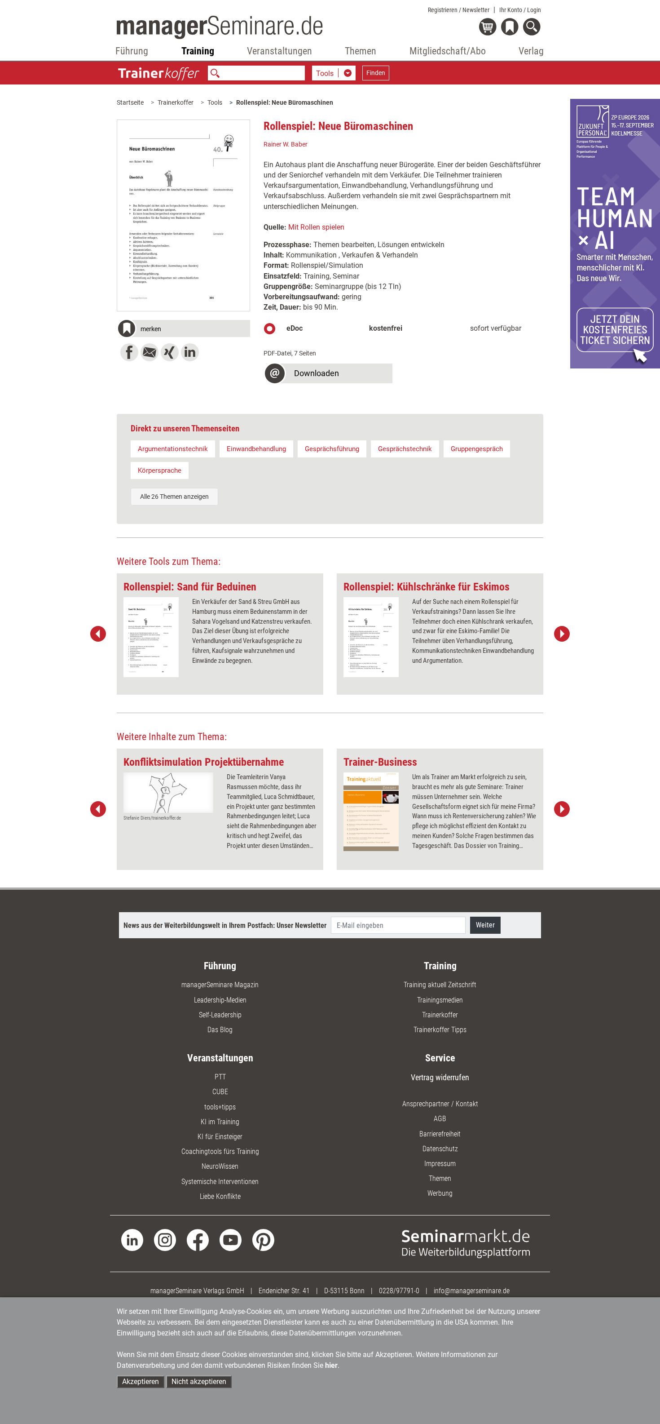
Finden (375, 72)
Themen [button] (360, 51)
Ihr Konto (520, 9)
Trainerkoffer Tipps (440, 1029)
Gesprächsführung (332, 449)
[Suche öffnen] (533, 27)
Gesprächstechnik (405, 449)
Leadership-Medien (220, 1000)
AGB (440, 1118)
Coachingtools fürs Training (220, 1151)
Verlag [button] (531, 51)
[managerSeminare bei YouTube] (230, 1239)
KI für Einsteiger (220, 1136)
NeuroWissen (220, 1166)
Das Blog (220, 1029)
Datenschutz (440, 1149)
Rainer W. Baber (286, 144)
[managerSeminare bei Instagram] (165, 1239)
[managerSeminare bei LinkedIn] (132, 1239)
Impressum (440, 1163)
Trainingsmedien (440, 1000)
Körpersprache (159, 470)
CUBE (220, 1091)
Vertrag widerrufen (440, 1077)
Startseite (130, 102)
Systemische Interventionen (220, 1181)
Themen (440, 1178)
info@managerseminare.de (472, 1290)
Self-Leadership (220, 1015)
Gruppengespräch (477, 449)
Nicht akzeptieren (199, 1381)
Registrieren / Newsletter (458, 9)
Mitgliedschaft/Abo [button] (447, 51)
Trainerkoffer (176, 102)
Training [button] (197, 51)
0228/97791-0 (399, 1290)
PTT (220, 1077)
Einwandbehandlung (256, 449)
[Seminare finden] (465, 1243)
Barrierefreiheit (440, 1134)
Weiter (485, 925)
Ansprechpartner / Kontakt (440, 1104)
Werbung (440, 1193)
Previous (98, 634)
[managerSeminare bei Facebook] (197, 1239)
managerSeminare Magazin (220, 984)
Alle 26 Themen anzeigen (174, 496)
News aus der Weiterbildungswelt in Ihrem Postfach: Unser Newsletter (224, 925)
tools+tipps (220, 1107)
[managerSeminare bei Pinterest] (263, 1239)
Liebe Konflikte (220, 1196)
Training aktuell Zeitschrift (440, 984)
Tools (214, 102)
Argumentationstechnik (173, 449)
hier (331, 1365)
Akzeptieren (140, 1381)
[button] (183, 330)
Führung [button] (131, 51)
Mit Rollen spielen (316, 227)
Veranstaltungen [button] (279, 51)
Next (561, 634)
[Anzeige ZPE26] (615, 233)
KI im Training (220, 1122)
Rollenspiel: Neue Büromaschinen (284, 102)
